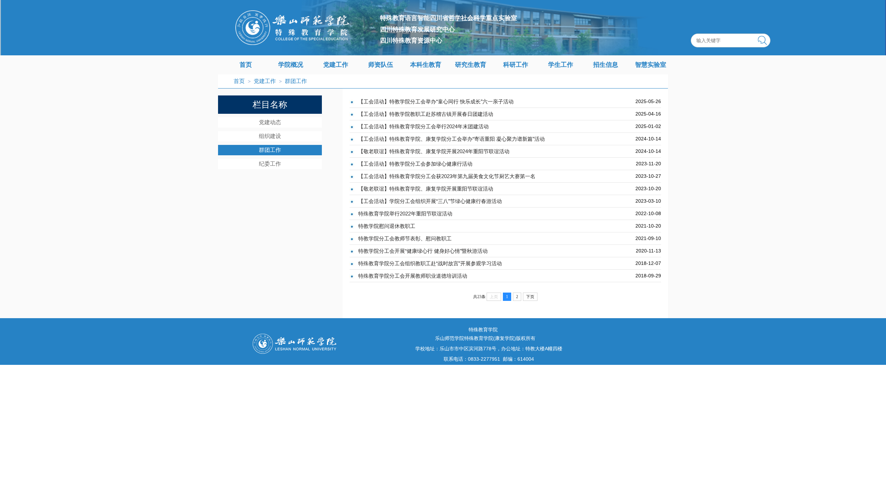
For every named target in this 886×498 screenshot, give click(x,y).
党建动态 (270, 122)
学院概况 (290, 64)
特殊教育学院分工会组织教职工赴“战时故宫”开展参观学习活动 (430, 263)
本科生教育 (425, 64)
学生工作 (560, 64)
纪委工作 (270, 164)
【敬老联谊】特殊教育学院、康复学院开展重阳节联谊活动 (425, 189)
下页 (530, 296)
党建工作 (335, 64)
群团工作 (296, 81)
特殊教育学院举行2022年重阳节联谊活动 (405, 213)
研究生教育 (470, 64)
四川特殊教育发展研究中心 (417, 29)
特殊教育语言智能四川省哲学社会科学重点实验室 (448, 18)
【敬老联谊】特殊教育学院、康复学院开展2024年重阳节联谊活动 (433, 151)
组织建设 (270, 136)
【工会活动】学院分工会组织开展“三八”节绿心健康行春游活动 (430, 201)
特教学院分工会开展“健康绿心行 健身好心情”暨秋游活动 (423, 251)
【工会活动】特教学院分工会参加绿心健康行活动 (415, 164)
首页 (245, 64)
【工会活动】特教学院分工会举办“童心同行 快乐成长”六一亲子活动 (436, 101)
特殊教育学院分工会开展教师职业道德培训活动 (412, 276)
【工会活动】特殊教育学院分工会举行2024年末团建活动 (423, 126)
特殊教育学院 (483, 329)
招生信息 (605, 64)
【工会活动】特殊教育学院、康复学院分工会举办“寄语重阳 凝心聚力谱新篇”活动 (451, 139)
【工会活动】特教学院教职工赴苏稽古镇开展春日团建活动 (425, 114)
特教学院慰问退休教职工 (386, 226)
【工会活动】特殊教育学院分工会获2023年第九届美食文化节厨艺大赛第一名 (446, 176)
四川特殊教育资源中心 (411, 40)
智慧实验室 (650, 64)
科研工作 (515, 64)
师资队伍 (380, 64)
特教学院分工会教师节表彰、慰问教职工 (405, 238)
